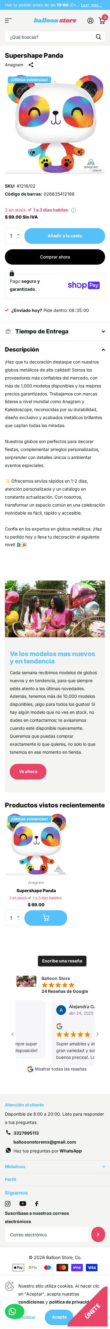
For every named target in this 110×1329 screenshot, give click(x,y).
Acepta (59, 1316)
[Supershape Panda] (36, 844)
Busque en (98, 36)
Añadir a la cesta (65, 235)
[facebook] (36, 1203)
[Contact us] (14, 1311)
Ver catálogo (8, 20)
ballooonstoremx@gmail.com (44, 1141)
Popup (73, 209)
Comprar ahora (55, 256)
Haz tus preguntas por (47, 1150)
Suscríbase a (98, 1234)
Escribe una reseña (62, 960)
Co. (78, 1257)
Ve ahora (28, 771)
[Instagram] (7, 1204)
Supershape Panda (36, 890)
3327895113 (26, 1133)
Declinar (27, 1317)
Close (55, 1166)
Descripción (22, 349)
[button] (19, 230)
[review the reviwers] (55, 1025)
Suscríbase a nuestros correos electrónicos (37, 1217)
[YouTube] (23, 1203)
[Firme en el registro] (90, 20)
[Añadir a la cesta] (45, 918)
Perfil (10, 1179)
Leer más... (91, 4)
